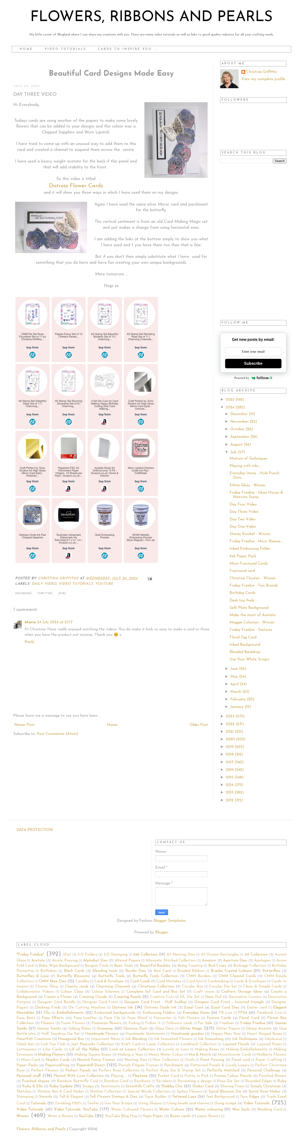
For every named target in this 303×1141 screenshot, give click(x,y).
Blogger (161, 932)
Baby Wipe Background (59, 966)
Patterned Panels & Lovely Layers (219, 1065)
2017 (230, 762)
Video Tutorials (65, 49)
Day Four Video (243, 504)
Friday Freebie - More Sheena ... (257, 541)
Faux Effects (53, 1018)
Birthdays (48, 971)
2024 (231, 407)
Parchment (173, 1065)
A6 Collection (256, 955)
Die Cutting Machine (86, 1007)
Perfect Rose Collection (119, 1070)
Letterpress (26, 1049)
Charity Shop (46, 986)
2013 (230, 792)
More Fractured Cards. (249, 564)
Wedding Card (269, 1109)
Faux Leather (85, 1018)
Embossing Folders (159, 1013)
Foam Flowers (73, 1023)
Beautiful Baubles (155, 966)
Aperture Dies (235, 960)
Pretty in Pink (196, 1076)
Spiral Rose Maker (265, 1091)
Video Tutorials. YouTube (86, 584)
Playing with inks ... (246, 466)
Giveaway (105, 1029)
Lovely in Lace (175, 1049)
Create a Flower (58, 997)
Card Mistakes (168, 981)
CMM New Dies (52, 981)
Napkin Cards (58, 1060)
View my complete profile (263, 79)
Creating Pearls (127, 997)
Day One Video (243, 527)
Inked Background (245, 645)
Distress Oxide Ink (160, 1007)
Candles (82, 981)
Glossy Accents (259, 1029)
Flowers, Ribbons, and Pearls (41, 1129)
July (234, 452)
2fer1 (67, 955)
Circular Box (192, 986)
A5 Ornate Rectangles (220, 955)
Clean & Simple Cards (262, 986)
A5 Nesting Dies (181, 955)
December (239, 414)
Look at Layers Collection (132, 1049)
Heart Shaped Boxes (264, 1034)
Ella (47, 1013)
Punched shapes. (36, 1081)
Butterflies (271, 971)
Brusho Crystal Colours (231, 971)
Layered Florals (236, 1044)
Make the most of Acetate (253, 615)
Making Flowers (51, 1055)
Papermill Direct (91, 1065)
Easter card (257, 1007)
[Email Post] (149, 578)
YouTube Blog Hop (121, 1116)
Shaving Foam (232, 1086)
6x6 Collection (145, 955)
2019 (230, 747)
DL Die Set (190, 997)
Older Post (199, 725)
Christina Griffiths (261, 72)
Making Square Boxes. (93, 1055)
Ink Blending (136, 1039)
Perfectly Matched (223, 1070)
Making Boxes (207, 1049)
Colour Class (72, 992)
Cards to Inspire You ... (128, 49)
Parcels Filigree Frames (139, 1065)
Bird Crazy (217, 966)
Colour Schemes (106, 992)
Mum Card (30, 1060)
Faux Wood (137, 1018)
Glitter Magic (191, 1029)
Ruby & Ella (32, 1086)
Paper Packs (27, 1065)
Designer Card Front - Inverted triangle (229, 1002)
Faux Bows (26, 1018)
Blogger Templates (170, 921)
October (238, 429)
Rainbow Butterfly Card (77, 1081)
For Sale (205, 1023)
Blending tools (105, 971)
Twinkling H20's (68, 1103)
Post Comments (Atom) (57, 734)
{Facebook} (23, 593)
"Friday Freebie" (30, 955)
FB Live (225, 1013)
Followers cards (179, 1023)
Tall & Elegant (71, 1097)
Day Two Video (243, 519)
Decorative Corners (245, 997)
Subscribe (253, 363)
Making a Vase (130, 1055)
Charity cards (76, 986)
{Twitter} (45, 593)
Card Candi (140, 981)
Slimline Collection (105, 1091)
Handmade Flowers (101, 1034)
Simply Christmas (265, 1086)
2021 (230, 732)
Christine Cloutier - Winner (253, 578)
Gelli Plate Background (249, 608)
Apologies (262, 960)
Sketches (24, 1091)
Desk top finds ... (244, 600)
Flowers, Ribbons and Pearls (151, 17)
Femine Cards (219, 1018)
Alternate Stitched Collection (171, 960)
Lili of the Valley (84, 1049)
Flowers (47, 1023)
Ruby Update (61, 1086)
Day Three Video (244, 512)
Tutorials (38, 1103)
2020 (231, 739)
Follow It (152, 1023)
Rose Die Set (228, 1081)
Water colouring (209, 1109)
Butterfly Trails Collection (155, 976)
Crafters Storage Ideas (241, 992)
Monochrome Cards (234, 1055)
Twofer (93, 1103)
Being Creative (190, 966)
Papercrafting (57, 1065)
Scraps (88, 1086)
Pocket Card (168, 1076)
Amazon (209, 960)
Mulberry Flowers (271, 1055)
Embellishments (70, 1013)
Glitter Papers (228, 1029)
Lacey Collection (160, 1044)
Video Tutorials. (30, 1109)
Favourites (163, 1018)
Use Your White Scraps (249, 659)
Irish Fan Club (53, 1044)
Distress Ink (122, 1007)
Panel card (241, 1060)
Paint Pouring (212, 1060)
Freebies (226, 1023)
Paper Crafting (269, 1060)
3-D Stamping (116, 955)
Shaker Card (202, 1086)
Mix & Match (200, 1055)
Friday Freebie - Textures (251, 630)
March (236, 692)
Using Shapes (150, 1103)
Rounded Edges (258, 1081)
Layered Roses (269, 1044)
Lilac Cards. (53, 1049)
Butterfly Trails (111, 976)
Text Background (220, 1097)
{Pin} (62, 593)
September (240, 437)
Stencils (45, 1097)
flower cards (180, 1116)
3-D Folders (87, 955)
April (235, 684)
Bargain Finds (96, 966)
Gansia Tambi (49, 1029)
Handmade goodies (187, 1034)
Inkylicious (273, 1039)
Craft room (203, 992)
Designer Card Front (100, 1002)
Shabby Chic (172, 1086)
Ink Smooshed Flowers (173, 1039)
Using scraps (225, 1103)
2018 (230, 754)
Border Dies (135, 971)
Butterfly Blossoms (73, 976)
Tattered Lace (184, 1097)
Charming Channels (113, 986)
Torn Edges (249, 1097)
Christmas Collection (156, 986)
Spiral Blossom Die (225, 1091)
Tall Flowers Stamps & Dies (113, 1097)
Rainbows (142, 1081)
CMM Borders (198, 976)
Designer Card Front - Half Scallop (155, 1002)
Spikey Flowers (189, 1091)
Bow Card (162, 971)
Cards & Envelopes (250, 981)
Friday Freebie (252, 1023)
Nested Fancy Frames (96, 1060)
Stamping (25, 1097)
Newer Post (24, 725)
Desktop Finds (48, 1007)
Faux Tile (112, 1018)
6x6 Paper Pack (243, 556)
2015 (230, 777)
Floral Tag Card (243, 637)
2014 (230, 785)
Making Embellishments (246, 1049)
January (237, 707)
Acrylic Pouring (65, 960)
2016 (230, 770)
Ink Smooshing (210, 1039)
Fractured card (242, 571)
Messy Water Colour (165, 1055)
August (237, 445)
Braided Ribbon (191, 971)
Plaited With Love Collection (78, 1076)
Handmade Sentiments (145, 1034)
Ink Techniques (244, 1039)
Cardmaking (218, 981)
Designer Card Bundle (56, 1002)
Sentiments (110, 1086)
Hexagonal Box (71, 1039)
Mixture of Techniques (248, 459)
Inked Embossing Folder (250, 549)
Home (26, 49)
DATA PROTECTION (35, 830)
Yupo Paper (153, 1116)
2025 (231, 400)
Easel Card (193, 1007)
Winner (23, 1116)
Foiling (134, 1023)
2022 (231, 724)
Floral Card (249, 1018)
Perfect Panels (78, 1070)
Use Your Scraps (118, 1103)
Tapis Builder (155, 1097)
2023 (231, 716)
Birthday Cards (242, 593)
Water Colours (171, 1109)
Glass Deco (164, 1029)
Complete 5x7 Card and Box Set (155, 992)
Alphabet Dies (95, 960)
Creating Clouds (93, 997)
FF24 (242, 1013)
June (234, 669)
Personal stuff (29, 1076)
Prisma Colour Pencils (233, 1076)
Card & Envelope (108, 981)
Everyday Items (196, 1013)
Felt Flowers (189, 1018)
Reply (29, 642)
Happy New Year (226, 1034)
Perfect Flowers (44, 1070)
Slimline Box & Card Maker (60, 1091)
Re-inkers (164, 1081)
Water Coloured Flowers (132, 1109)
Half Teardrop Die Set (60, 1034)
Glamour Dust (135, 1029)
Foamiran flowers (106, 1023)
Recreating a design (194, 1081)
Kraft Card (130, 1044)
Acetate (38, 960)
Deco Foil (213, 997)
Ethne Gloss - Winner (248, 485)
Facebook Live (269, 1013)
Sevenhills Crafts (139, 1086)
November (240, 422)
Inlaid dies (25, 1044)
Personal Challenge (263, 1070)
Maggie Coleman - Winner (252, 622)
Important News (105, 1039)
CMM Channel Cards (237, 976)
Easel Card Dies (225, 1007)
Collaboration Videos (35, 992)
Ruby (281, 1081)
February (238, 699)
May (234, 677)
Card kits (194, 981)
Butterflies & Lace (33, 976)
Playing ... (119, 1076)
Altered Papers (127, 960)
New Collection (166, 1060)
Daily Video (44, 584)
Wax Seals (241, 1109)
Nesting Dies (136, 1060)
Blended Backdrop (245, 652)
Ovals (190, 1060)
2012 (230, 800)
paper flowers (208, 1116)
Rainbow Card (116, 1081)
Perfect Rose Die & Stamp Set (173, 1070)
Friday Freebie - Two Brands (254, 586)
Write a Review (60, 1116)
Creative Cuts (162, 997)
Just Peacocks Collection (92, 1044)
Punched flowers (272, 1076)
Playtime (139, 1076)
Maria (30, 622)
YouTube (86, 1116)
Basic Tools (123, 966)
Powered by (241, 378)
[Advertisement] (253, 242)
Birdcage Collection (249, 966)
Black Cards (74, 971)
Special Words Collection (148, 1091)
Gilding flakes (79, 1029)
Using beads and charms (188, 1103)
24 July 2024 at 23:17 (54, 622)
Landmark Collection (199, 1044)
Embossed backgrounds (114, 1013)
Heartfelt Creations (34, 1039)
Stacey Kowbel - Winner (250, 534)
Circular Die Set (223, 986)
